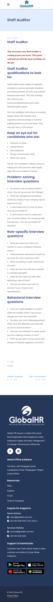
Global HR (18, 592)
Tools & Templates (15, 500)
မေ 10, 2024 (12, 38)
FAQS (10, 495)
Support (10, 490)
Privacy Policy (12, 595)
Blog (9, 485)
